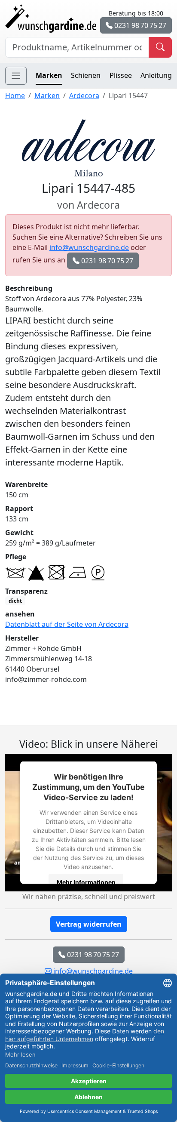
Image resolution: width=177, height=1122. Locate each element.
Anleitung (156, 75)
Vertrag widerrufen (89, 924)
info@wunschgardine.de (89, 247)
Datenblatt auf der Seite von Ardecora (66, 624)
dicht (15, 600)
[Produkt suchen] (160, 47)
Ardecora (84, 95)
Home (15, 95)
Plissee (121, 75)
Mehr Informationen (86, 882)
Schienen (86, 75)
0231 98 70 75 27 (139, 25)
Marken (49, 75)
